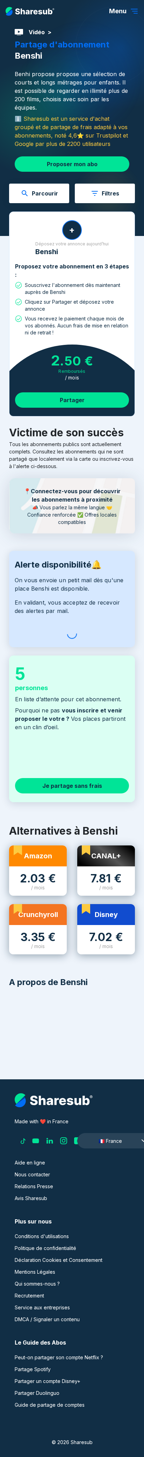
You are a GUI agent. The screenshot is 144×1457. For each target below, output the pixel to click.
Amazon (38, 856)
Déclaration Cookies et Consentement (58, 1260)
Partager (72, 400)
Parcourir (45, 193)
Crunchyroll (38, 914)
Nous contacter (32, 1174)
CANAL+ (106, 856)
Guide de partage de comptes (50, 1405)
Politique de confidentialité (45, 1248)
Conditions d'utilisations (42, 1236)
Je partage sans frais (72, 785)
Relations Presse (34, 1186)
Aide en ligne (30, 1163)
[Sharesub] (30, 11)
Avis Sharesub (31, 1198)
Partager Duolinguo (37, 1393)
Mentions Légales (35, 1272)
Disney (106, 914)
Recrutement (29, 1296)
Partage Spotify (33, 1369)
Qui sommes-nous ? (37, 1284)
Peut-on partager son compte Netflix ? (59, 1357)
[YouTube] (35, 1141)
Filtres (110, 193)
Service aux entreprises (42, 1307)
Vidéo (37, 32)
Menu (118, 11)
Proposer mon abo (72, 164)
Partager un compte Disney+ (47, 1381)
